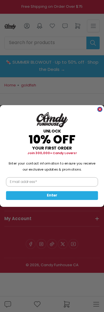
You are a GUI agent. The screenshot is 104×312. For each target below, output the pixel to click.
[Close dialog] (100, 109)
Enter (52, 195)
